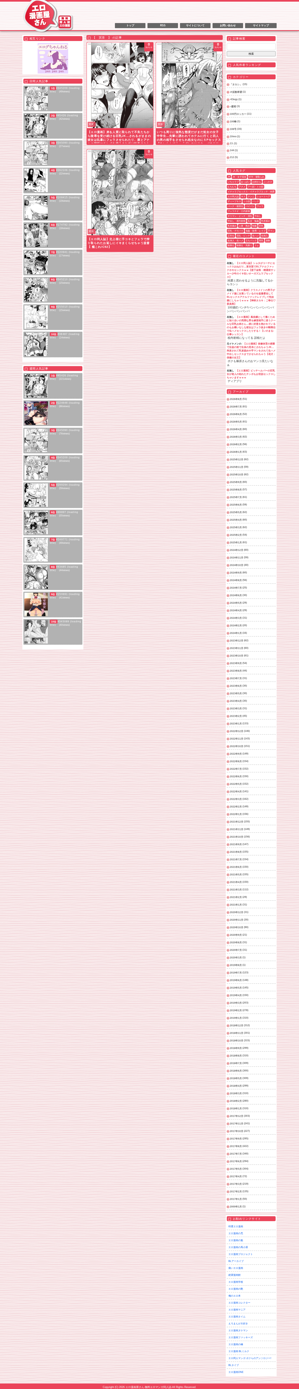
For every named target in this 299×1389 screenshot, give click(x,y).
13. (231, 143)
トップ (130, 25)
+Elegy (234, 99)
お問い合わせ (228, 25)
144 (232, 150)
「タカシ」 (236, 84)
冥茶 (91, 124)
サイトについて (195, 25)
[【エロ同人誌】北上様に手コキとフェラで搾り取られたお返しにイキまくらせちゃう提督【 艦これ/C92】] (120, 192)
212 (232, 157)
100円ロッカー (238, 114)
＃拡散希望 (236, 92)
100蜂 (233, 121)
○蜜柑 (233, 106)
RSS (163, 25)
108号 (233, 129)
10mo (233, 136)
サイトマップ (261, 25)
